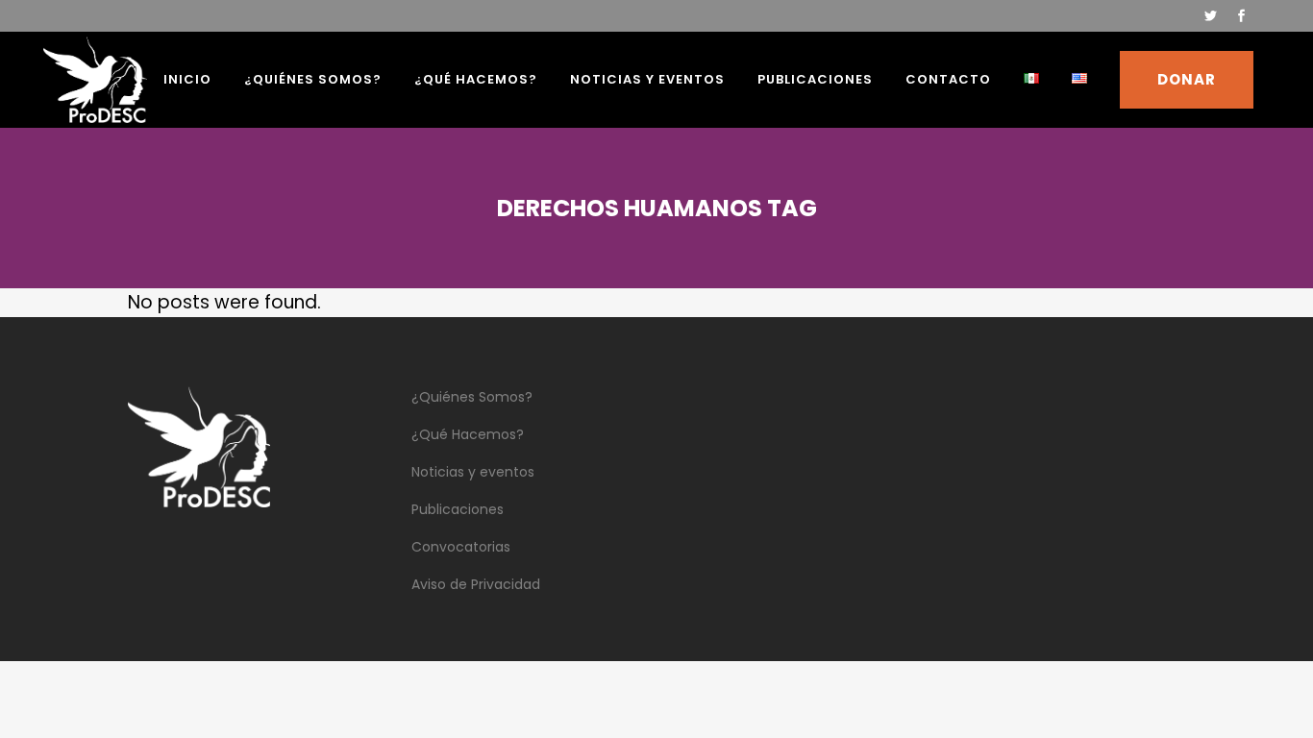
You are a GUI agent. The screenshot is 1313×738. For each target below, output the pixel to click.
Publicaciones (457, 509)
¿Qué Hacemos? (467, 434)
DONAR (1186, 79)
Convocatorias (460, 546)
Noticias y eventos (472, 471)
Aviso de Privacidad (475, 584)
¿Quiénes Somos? (472, 396)
